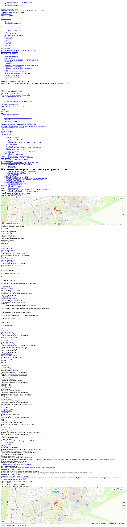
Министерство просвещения (33, 459)
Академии (7, 63)
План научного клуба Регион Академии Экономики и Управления (25, 178)
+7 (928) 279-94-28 (6, 354)
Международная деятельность (13, 35)
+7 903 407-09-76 (6, 377)
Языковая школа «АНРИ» (16, 173)
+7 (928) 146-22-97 (6, 248)
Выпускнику (8, 42)
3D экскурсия (8, 61)
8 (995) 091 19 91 (6, 17)
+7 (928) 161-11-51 (6, 330)
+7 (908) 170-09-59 (6, 411)
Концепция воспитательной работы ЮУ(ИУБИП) (20, 173)
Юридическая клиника (11, 75)
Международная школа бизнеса (18, 159)
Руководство (8, 58)
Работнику (7, 45)
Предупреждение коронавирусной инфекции (57, 459)
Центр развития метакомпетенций (15, 72)
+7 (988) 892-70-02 (6, 287)
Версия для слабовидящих (9, 9)
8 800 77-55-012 (6, 14)
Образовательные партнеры (13, 67)
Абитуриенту (8, 38)
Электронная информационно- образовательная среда (18, 50)
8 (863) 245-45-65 (6, 133)
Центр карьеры (5, 48)
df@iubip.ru (4, 429)
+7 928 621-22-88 (6, 387)
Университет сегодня (11, 56)
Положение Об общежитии (13, 182)
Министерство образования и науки (12, 459)
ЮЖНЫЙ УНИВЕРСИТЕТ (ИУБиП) (13, 163)
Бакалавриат (12, 166)
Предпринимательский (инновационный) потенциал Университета (29, 189)
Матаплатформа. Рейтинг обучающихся (20, 157)
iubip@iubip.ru (5, 347)
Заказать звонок (6, 19)
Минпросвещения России (12, 5)
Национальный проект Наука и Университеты (23, 191)
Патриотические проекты (12, 180)
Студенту (7, 40)
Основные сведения (7, 457)
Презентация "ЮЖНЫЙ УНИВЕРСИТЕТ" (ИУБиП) (21, 60)
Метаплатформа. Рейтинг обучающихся (17, 73)
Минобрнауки (8, 4)
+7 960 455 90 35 (6, 367)
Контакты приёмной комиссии (23, 457)
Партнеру (7, 43)
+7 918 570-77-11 (6, 397)
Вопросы (4, 471)
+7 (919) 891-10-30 (6, 233)
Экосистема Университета (12, 30)
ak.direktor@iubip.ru (7, 342)
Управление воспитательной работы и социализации (21, 65)
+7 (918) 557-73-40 (6, 258)
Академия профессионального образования (18, 68)
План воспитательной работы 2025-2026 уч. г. (19, 177)
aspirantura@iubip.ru (7, 332)
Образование (8, 32)
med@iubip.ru (5, 412)
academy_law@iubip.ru (8, 260)
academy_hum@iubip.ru (8, 235)
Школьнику (8, 37)
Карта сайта (111, 459)
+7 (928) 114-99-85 (6, 427)
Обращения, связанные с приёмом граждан (14, 476)
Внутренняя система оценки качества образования (23, 471)
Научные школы (13, 188)
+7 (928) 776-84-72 (6, 444)
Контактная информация (12, 77)
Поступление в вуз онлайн (9, 52)
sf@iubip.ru (4, 446)
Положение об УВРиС (11, 175)
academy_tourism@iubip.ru (9, 298)
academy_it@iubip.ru (7, 288)
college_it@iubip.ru (6, 399)
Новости (7, 70)
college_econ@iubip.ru (7, 379)
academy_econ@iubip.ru (8, 250)
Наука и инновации (10, 33)
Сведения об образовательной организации (18, 2)
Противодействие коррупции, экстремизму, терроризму (89, 459)
